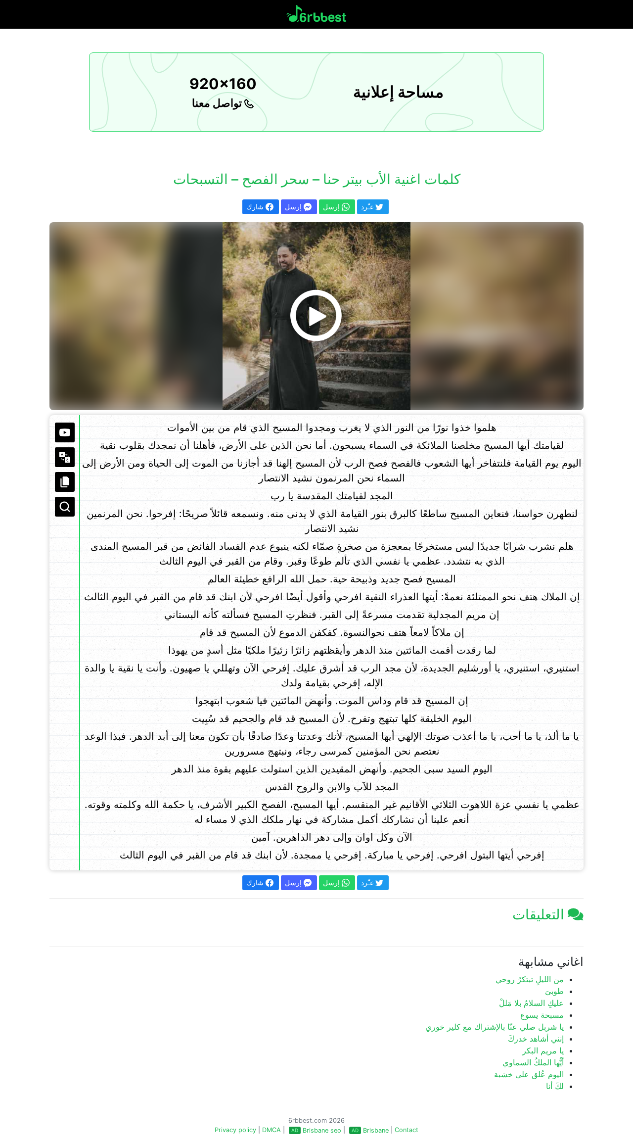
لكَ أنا (555, 1086)
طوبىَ (554, 991)
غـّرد (368, 206)
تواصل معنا (218, 102)
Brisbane (376, 1130)
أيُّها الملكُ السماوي (533, 1062)
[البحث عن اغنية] (65, 507)
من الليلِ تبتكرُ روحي (530, 979)
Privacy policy (235, 1130)
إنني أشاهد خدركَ (536, 1039)
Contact (406, 1130)
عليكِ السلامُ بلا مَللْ (531, 1003)
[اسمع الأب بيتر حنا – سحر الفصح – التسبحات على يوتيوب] (316, 316)
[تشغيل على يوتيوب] (65, 432)
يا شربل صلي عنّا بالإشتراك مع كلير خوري (494, 1027)
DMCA (271, 1130)
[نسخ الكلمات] (65, 482)
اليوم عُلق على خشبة (529, 1074)
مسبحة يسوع (542, 1015)
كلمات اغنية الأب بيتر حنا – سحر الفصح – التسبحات (316, 179)
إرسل (294, 206)
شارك (256, 206)
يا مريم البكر (543, 1050)
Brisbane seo (322, 1130)
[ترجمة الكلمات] (65, 457)
